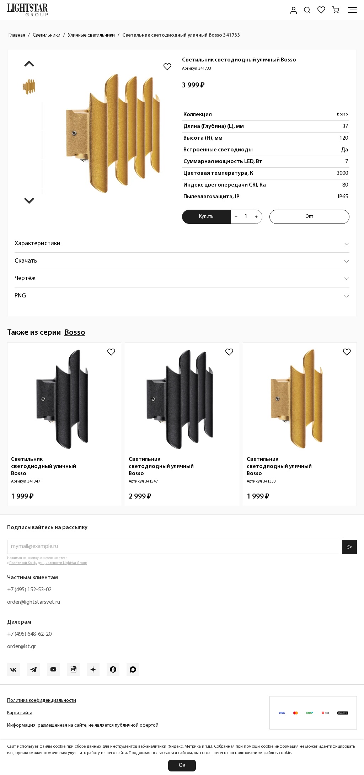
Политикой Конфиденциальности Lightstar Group (48, 563)
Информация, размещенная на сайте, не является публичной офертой (83, 725)
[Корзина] (335, 10)
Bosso (342, 115)
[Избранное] (321, 10)
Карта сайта (19, 713)
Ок (182, 765)
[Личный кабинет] (293, 10)
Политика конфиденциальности (41, 700)
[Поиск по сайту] (307, 10)
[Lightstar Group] (27, 10)
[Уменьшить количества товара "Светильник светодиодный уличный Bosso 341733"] (236, 217)
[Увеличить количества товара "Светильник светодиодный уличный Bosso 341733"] (256, 217)
